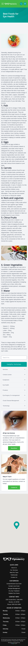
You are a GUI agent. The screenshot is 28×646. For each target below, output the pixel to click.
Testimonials (14, 575)
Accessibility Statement (6, 640)
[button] (2, 4)
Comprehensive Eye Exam (14, 583)
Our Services (14, 570)
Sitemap (21, 640)
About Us (14, 567)
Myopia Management (14, 588)
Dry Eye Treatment (14, 591)
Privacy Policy (15, 640)
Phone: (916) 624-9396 (14, 604)
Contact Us (14, 487)
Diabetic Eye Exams (14, 593)
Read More (14, 448)
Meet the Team (14, 572)
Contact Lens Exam (14, 586)
